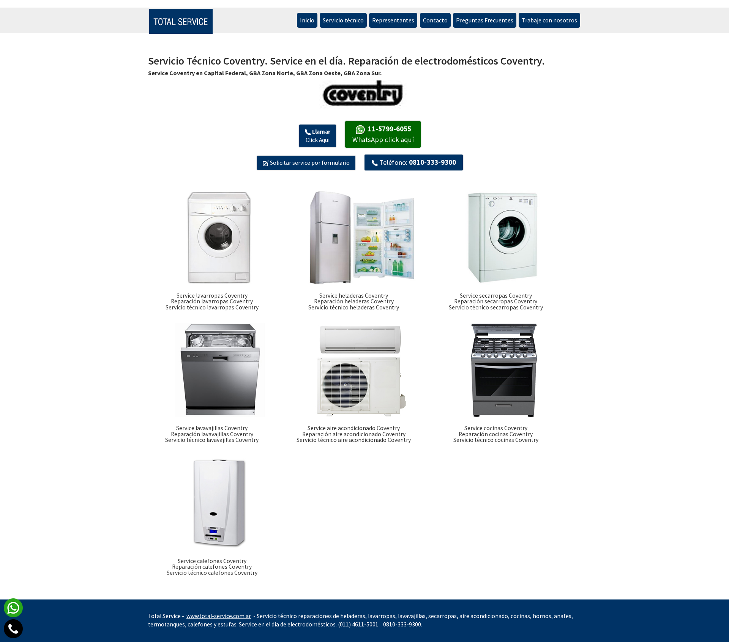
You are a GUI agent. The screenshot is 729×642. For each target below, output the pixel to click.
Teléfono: (417, 162)
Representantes (393, 20)
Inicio (307, 20)
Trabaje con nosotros (549, 20)
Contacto (435, 20)
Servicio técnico (343, 20)
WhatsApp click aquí (383, 134)
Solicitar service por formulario (309, 162)
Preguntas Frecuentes (484, 20)
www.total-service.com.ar (218, 616)
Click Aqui (318, 136)
